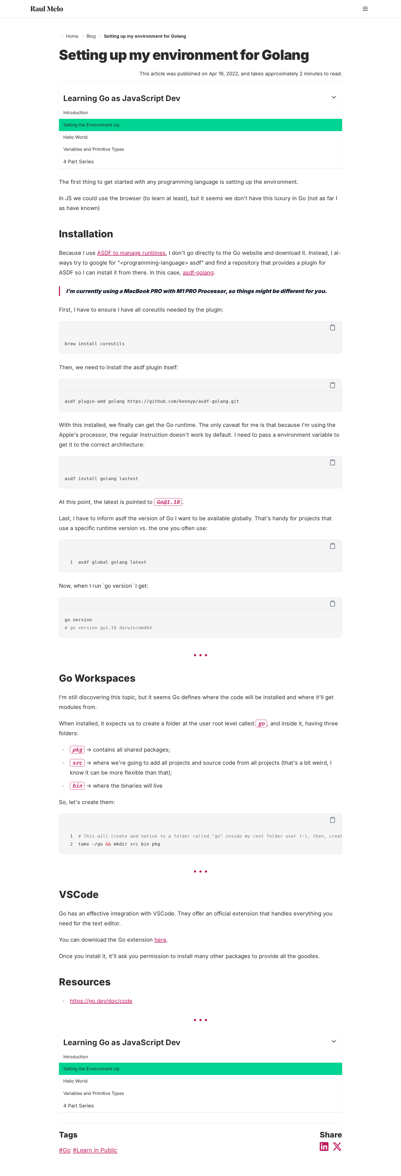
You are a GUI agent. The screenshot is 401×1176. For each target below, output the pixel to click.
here (160, 939)
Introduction (75, 112)
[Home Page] (56, 9)
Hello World (75, 137)
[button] (200, 98)
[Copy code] (332, 327)
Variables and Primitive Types (93, 149)
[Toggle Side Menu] (365, 8)
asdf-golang (198, 272)
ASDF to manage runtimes (131, 253)
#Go (65, 1150)
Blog (91, 36)
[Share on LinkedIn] (324, 1146)
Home (72, 36)
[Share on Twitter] (337, 1146)
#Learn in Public (95, 1150)
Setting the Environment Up (91, 125)
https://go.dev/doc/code (101, 1001)
